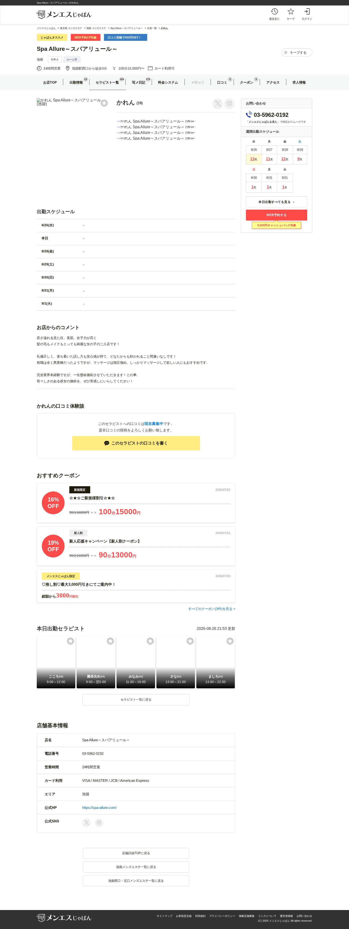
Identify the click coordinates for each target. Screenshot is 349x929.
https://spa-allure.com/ (99, 808)
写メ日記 (138, 82)
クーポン (246, 82)
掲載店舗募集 (247, 916)
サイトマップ (164, 916)
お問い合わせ (304, 916)
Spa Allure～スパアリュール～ (77, 49)
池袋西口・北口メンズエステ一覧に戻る (136, 880)
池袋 (40, 59)
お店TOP (50, 82)
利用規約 (200, 916)
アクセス (273, 82)
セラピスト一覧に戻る (136, 699)
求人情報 (299, 82)
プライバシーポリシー (222, 916)
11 (268, 159)
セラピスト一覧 (107, 82)
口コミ (222, 82)
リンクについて (267, 916)
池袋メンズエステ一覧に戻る (136, 867)
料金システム (168, 82)
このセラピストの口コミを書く (139, 443)
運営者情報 (286, 916)
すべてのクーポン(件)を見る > (211, 609)
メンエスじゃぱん (46, 28)
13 (252, 159)
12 (283, 159)
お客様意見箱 (184, 916)
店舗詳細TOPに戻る (136, 853)
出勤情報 (76, 82)
